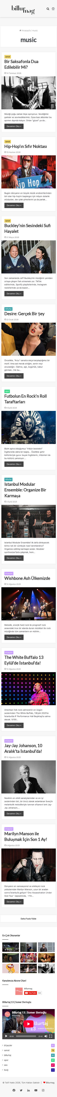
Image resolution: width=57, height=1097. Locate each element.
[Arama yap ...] (47, 9)
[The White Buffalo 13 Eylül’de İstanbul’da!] (28, 688)
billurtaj (8, 309)
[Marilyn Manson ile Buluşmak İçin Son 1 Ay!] (28, 865)
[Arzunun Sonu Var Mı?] (10, 958)
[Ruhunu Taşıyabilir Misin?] (10, 947)
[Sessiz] (45, 1036)
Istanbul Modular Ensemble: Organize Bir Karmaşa (25, 490)
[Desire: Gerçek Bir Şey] (28, 339)
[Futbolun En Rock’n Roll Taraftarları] (28, 427)
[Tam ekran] (50, 1036)
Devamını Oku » (14, 126)
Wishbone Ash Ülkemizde (27, 578)
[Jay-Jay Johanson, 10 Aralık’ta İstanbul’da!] (28, 776)
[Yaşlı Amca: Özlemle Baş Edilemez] (46, 947)
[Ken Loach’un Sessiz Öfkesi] (46, 958)
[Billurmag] (23, 10)
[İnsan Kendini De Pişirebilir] (28, 947)
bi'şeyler (8, 573)
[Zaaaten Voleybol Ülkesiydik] (28, 958)
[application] (28, 1024)
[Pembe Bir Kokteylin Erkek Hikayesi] (10, 968)
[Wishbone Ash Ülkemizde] (28, 603)
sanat (7, 56)
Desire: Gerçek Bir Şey (24, 313)
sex (5, 1065)
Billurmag (50, 1082)
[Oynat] (6, 1036)
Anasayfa (26, 30)
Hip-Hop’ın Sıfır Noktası (25, 146)
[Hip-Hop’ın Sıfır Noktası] (28, 171)
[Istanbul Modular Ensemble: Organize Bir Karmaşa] (28, 521)
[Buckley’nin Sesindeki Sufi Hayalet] (28, 256)
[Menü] (53, 9)
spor (7, 391)
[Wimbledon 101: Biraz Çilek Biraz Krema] (28, 968)
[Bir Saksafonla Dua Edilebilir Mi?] (28, 92)
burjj (6, 1070)
